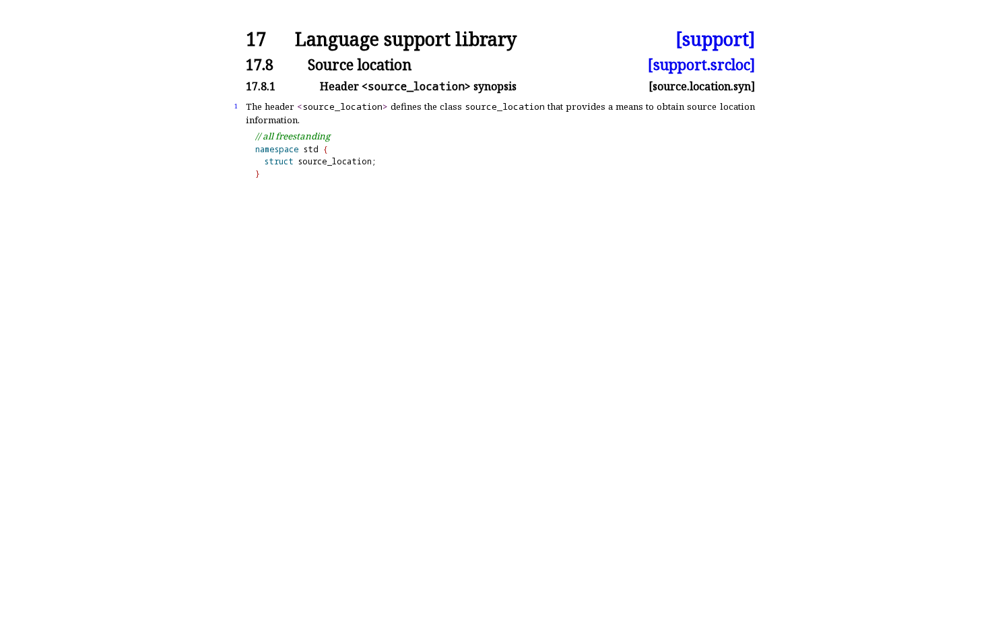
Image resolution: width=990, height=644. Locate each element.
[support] (715, 39)
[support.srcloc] (701, 64)
